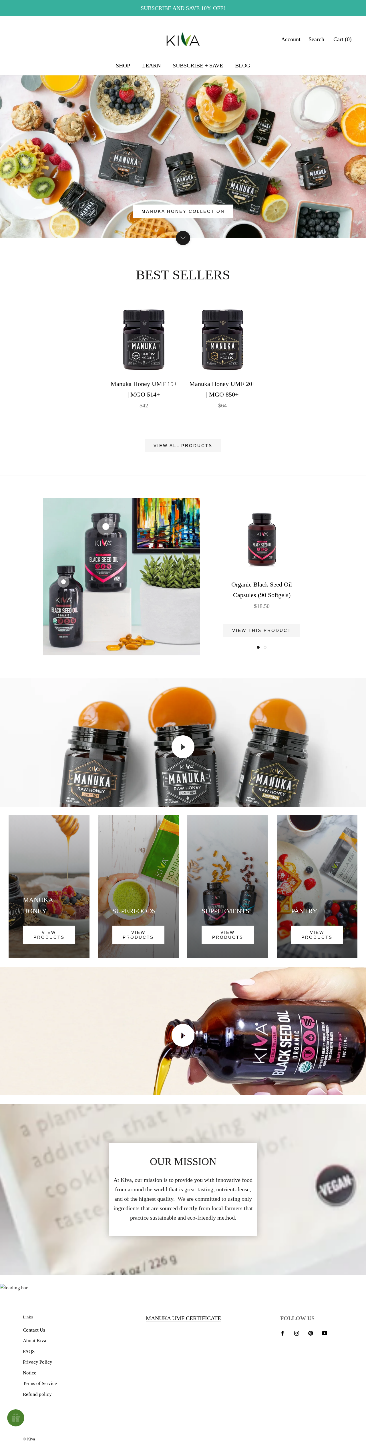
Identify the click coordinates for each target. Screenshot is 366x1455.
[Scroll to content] (183, 238)
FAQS (29, 1351)
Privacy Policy (37, 1362)
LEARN (151, 65)
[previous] (17, 354)
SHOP (123, 65)
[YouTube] (324, 1333)
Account (291, 39)
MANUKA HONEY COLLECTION (183, 211)
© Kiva (29, 1439)
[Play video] (183, 746)
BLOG (242, 65)
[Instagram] (296, 1333)
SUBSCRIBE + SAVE (198, 65)
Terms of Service (40, 1383)
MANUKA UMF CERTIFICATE (183, 1318)
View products (49, 935)
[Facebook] (282, 1333)
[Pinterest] (310, 1333)
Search (316, 39)
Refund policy (37, 1394)
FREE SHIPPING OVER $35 (183, 8)
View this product (261, 630)
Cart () (342, 39)
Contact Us (34, 1330)
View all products (183, 445)
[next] (348, 354)
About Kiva (34, 1340)
